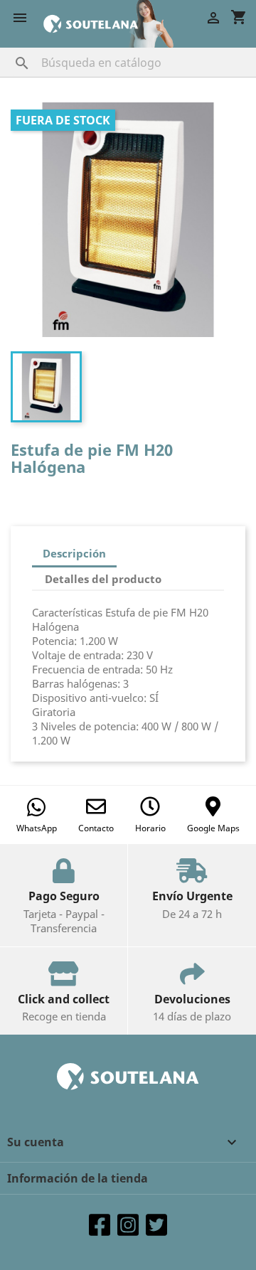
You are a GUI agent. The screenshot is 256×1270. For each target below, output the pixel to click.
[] (8, 49)
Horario (150, 828)
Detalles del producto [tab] (103, 579)
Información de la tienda (77, 1178)
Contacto (96, 828)
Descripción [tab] (74, 553)
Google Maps (213, 828)
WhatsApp (36, 828)
